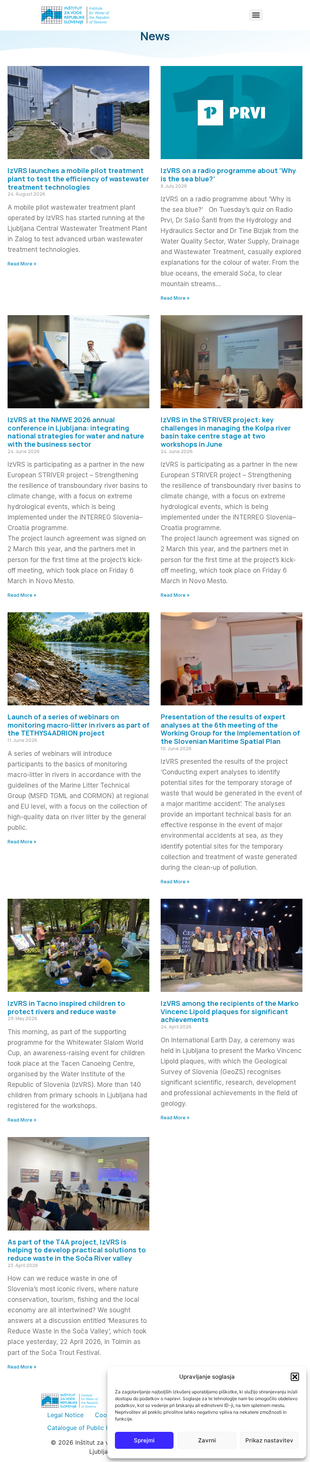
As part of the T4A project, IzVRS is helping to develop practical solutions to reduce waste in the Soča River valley (77, 1250)
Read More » (22, 264)
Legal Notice (65, 1415)
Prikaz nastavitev (269, 1440)
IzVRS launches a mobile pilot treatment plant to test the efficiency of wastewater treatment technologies (78, 178)
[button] (295, 1377)
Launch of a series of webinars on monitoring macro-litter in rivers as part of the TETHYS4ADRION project (78, 724)
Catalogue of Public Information (93, 1427)
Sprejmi (144, 1440)
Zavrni (207, 1440)
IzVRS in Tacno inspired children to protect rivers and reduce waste (66, 1007)
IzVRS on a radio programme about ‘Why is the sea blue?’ (228, 174)
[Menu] (256, 15)
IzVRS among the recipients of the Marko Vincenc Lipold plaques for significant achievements (230, 1011)
